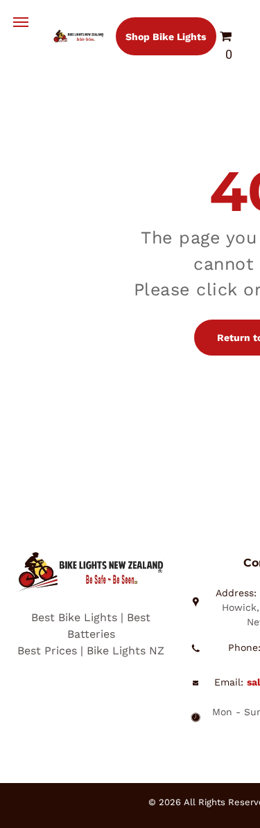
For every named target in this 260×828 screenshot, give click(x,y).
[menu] (21, 22)
